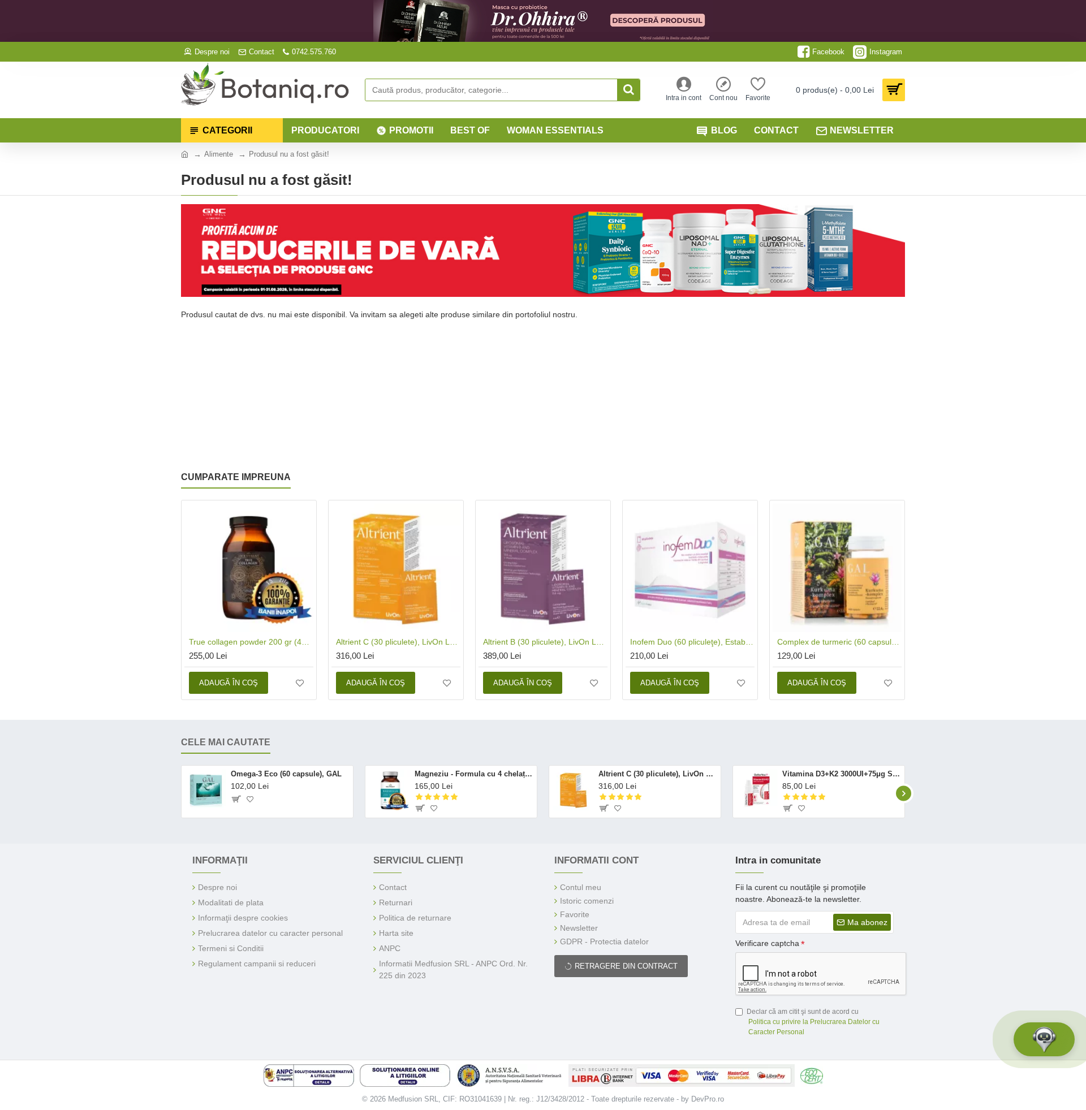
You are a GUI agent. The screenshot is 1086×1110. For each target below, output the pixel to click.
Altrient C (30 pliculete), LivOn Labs (398, 641)
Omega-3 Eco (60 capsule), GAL (286, 774)
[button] (182, 793)
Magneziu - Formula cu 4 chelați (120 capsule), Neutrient (474, 774)
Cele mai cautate (225, 742)
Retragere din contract (626, 966)
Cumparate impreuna (236, 477)
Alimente (218, 154)
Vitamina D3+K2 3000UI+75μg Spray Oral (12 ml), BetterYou (841, 774)
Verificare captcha (767, 943)
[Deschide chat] (1044, 1039)
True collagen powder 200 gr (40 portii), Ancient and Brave (251, 641)
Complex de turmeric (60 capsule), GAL (839, 641)
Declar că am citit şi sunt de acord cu (813, 1022)
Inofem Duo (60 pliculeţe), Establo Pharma (692, 641)
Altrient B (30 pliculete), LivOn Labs (545, 641)
